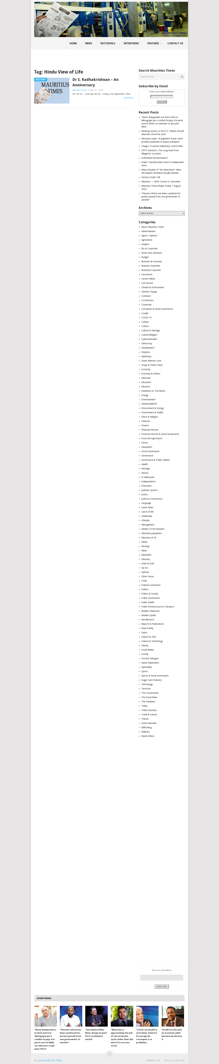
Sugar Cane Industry (151, 680)
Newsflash (146, 555)
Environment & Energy (152, 408)
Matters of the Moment (152, 529)
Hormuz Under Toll (150, 177)
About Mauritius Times (152, 227)
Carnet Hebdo (148, 278)
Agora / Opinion (149, 235)
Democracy (146, 343)
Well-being (146, 727)
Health (144, 464)
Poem (144, 580)
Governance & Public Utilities (155, 460)
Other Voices (147, 576)
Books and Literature (151, 253)
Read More (129, 98)
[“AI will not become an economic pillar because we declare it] (173, 1016)
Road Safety (147, 628)
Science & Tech (148, 637)
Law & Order (147, 511)
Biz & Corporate (149, 248)
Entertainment (148, 399)
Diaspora (145, 352)
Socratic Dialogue (149, 658)
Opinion (145, 572)
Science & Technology (152, 641)
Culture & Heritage (150, 330)
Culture (145, 322)
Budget (145, 257)
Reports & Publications (152, 624)
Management (147, 524)
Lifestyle (145, 520)
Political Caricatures (150, 585)
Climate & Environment (152, 287)
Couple (144, 313)
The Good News (149, 697)
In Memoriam (147, 477)
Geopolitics (146, 447)
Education (146, 382)
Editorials (108, 43)
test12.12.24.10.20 (174, 1060)
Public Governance (150, 598)
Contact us (175, 43)
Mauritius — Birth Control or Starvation (161, 181)
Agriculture (146, 240)
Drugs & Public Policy (152, 365)
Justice (144, 494)
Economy (145, 369)
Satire (144, 632)
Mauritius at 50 (148, 537)
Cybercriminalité (149, 339)
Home (73, 43)
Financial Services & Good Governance (160, 434)
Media (144, 542)
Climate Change (149, 291)
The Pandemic (148, 701)
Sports (144, 671)
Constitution (147, 300)
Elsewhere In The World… (154, 391)
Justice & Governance (151, 498)
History (144, 473)
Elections (145, 386)
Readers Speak (148, 615)
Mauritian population (151, 533)
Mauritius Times (79, 90)
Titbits (144, 706)
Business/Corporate (151, 270)
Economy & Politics (150, 373)
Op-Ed (144, 568)
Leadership (146, 516)
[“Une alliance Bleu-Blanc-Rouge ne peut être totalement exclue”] (96, 1016)
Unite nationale (148, 723)
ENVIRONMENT (149, 404)
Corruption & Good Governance (157, 309)
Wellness (145, 731)
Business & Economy (151, 261)
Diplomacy (146, 356)
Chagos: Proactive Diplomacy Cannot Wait (162, 146)
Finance (145, 425)
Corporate (146, 304)
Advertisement (148, 231)
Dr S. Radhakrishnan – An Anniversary (95, 82)
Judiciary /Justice (149, 490)
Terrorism (146, 688)
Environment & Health (152, 412)
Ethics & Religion (149, 417)
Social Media (147, 649)
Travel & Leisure (149, 714)
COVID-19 (146, 317)
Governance (147, 455)
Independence (148, 481)
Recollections (147, 619)
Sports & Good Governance (154, 675)
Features (153, 43)
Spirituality (146, 667)
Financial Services (149, 429)
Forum (144, 442)
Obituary (145, 559)
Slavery (144, 645)
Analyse (145, 244)
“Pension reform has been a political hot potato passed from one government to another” (161, 196)
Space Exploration (150, 662)
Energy (144, 395)
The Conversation (150, 693)
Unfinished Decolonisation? (154, 158)
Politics (144, 589)
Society (144, 654)
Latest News (147, 507)
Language (146, 503)
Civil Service (147, 283)
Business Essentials (150, 265)
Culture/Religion (149, 335)
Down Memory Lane (151, 360)
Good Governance (150, 451)
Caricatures (146, 274)
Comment (146, 296)
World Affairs (147, 736)
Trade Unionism (149, 710)
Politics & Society (149, 593)
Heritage (145, 468)
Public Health (147, 602)
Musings (145, 546)
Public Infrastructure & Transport (157, 606)
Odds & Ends (147, 563)
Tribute (144, 719)
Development (147, 347)
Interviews (131, 43)
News (88, 43)
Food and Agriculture (151, 438)
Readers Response (150, 611)
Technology (147, 684)
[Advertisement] (89, 57)
